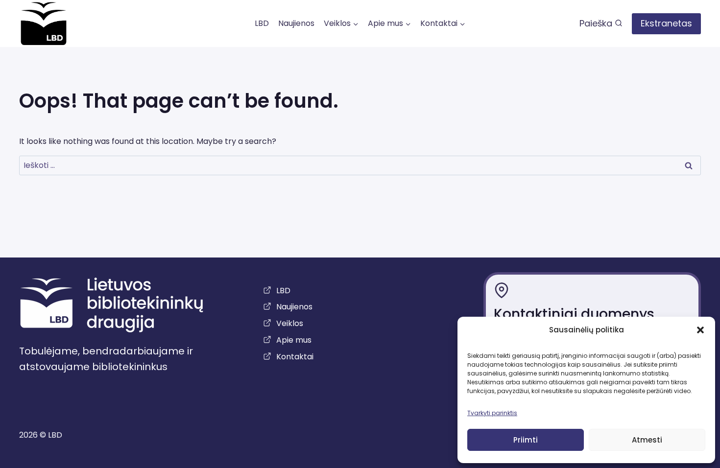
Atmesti (647, 440)
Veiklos (289, 323)
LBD (262, 23)
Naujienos (296, 23)
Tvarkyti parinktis (492, 413)
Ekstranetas (666, 23)
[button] (700, 330)
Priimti (525, 440)
